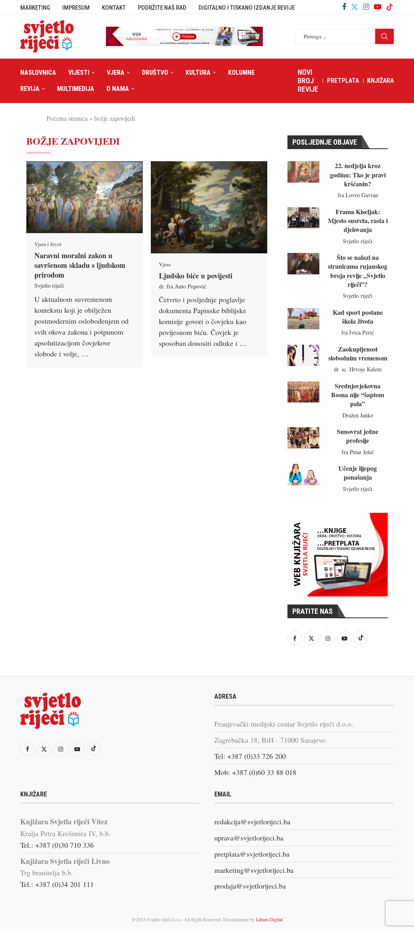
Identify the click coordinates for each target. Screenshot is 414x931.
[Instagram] (366, 7)
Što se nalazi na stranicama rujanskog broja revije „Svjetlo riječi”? (357, 271)
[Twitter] (355, 7)
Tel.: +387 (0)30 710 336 (57, 845)
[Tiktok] (390, 7)
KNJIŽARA (380, 80)
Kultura (198, 72)
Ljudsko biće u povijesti (195, 275)
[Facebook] (344, 7)
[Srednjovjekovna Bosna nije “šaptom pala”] (303, 392)
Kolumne (241, 72)
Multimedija (75, 89)
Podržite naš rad (162, 7)
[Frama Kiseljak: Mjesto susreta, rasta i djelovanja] (303, 218)
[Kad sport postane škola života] (303, 318)
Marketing (35, 7)
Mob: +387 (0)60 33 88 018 (255, 772)
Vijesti (78, 72)
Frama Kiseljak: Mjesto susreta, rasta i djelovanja (358, 220)
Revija (30, 89)
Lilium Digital (269, 919)
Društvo (155, 72)
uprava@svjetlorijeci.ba (248, 838)
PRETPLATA (343, 80)
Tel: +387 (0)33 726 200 (250, 756)
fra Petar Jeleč (358, 452)
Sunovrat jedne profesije (357, 436)
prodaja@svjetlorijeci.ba (250, 886)
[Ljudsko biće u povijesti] (209, 207)
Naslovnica (38, 72)
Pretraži (384, 36)
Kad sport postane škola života (358, 317)
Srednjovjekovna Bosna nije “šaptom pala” (357, 395)
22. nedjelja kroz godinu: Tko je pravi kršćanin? (358, 174)
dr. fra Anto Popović (182, 286)
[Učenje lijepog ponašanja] (303, 474)
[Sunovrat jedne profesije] (303, 438)
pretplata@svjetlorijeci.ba (251, 854)
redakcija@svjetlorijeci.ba (252, 821)
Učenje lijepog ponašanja (357, 472)
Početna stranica (67, 118)
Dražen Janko (357, 415)
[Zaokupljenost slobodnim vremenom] (303, 355)
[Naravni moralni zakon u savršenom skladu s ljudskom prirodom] (84, 197)
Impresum (76, 7)
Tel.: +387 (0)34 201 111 (57, 884)
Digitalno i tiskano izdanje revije (247, 7)
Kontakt (114, 7)
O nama (117, 89)
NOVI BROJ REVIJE (308, 80)
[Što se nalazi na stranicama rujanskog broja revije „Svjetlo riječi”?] (303, 263)
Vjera (116, 72)
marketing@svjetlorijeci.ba (254, 870)
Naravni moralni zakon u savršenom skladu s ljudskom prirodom (79, 265)
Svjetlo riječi (49, 285)
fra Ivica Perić (357, 332)
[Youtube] (378, 7)
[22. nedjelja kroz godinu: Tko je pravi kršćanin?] (303, 172)
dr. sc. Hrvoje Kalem (358, 369)
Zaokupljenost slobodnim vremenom (357, 353)
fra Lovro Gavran (358, 195)
